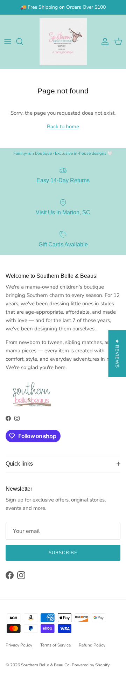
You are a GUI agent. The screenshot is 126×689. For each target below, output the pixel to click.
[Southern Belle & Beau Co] (63, 41)
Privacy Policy (19, 645)
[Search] (23, 41)
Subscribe (63, 553)
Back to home (63, 126)
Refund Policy (92, 645)
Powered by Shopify (91, 665)
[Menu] (7, 41)
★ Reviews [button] (117, 353)
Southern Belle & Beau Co (45, 665)
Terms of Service (55, 645)
